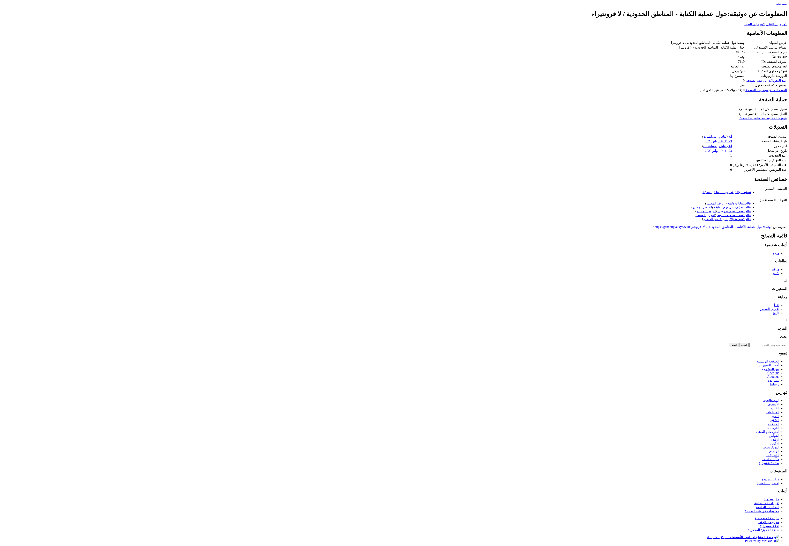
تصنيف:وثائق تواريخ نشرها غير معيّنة (726, 192)
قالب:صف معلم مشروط (734, 215)
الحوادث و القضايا (767, 431)
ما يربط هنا (771, 499)
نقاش (723, 136)
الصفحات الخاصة (767, 507)
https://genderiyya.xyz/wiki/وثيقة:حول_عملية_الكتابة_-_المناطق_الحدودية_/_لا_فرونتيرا (713, 227)
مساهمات (710, 136)
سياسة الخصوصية (767, 518)
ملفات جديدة (770, 479)
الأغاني (774, 443)
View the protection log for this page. (763, 118)
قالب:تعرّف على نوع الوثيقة (732, 207)
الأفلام (775, 439)
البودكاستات (771, 447)
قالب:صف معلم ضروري (734, 211)
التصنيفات (772, 455)
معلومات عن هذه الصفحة (762, 511)
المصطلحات (771, 400)
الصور (775, 416)
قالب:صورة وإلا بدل (737, 219)
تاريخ (776, 313)
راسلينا (774, 384)
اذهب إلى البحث (754, 24)
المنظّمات (772, 412)
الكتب (775, 408)
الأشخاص (773, 404)
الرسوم (774, 451)
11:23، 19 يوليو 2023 (718, 141)
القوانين (774, 435)
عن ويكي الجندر (768, 522)
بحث (783, 337)
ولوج (776, 253)
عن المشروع (770, 369)
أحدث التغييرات (768, 365)
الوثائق (774, 420)
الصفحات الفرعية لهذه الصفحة (766, 90)
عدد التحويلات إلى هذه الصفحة (766, 80)
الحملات (773, 424)
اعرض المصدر (716, 203)
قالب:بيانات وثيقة (739, 203)
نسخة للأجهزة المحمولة (763, 530)
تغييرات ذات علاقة (766, 503)
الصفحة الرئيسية (768, 361)
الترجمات (772, 428)
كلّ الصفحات (770, 459)
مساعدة (781, 3)
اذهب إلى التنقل (776, 24)
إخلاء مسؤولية (769, 526)
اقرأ (776, 305)
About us (773, 376)
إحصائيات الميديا (768, 483)
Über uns (773, 373)
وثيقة (775, 269)
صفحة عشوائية (769, 463)
